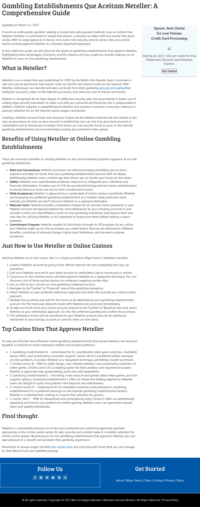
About (120, 480)
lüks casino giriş (61, 447)
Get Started (169, 71)
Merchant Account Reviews (119, 500)
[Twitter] (47, 477)
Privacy (169, 480)
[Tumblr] (65, 477)
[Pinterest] (59, 477)
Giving (158, 480)
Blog (129, 480)
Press (148, 480)
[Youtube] (53, 477)
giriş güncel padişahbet (115, 88)
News (138, 480)
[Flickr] (41, 477)
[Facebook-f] (35, 477)
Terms (180, 480)
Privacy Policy (170, 500)
